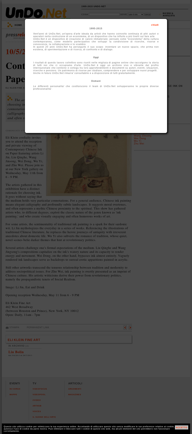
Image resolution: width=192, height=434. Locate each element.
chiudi (155, 25)
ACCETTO (181, 427)
